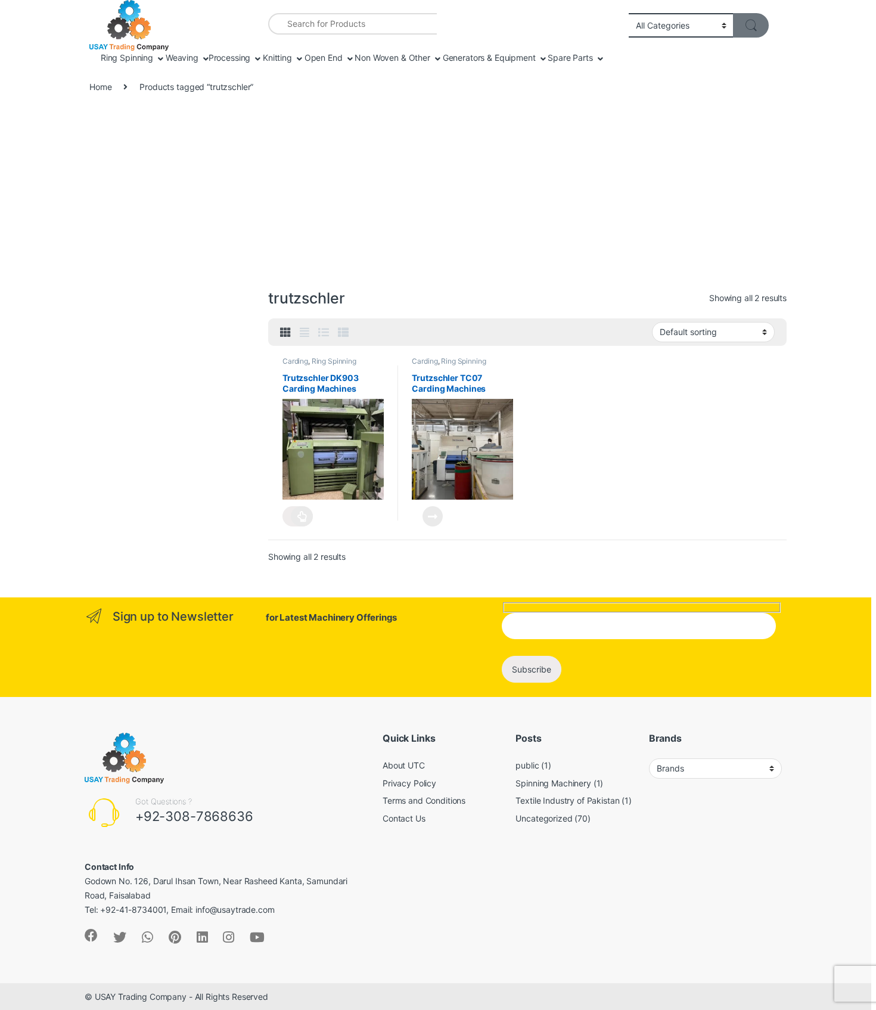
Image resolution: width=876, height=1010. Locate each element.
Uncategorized (543, 818)
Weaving (180, 57)
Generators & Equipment (488, 57)
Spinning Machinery (553, 783)
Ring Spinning (125, 57)
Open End (322, 57)
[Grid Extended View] (304, 333)
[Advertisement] (438, 196)
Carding (295, 361)
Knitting (276, 57)
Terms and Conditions (424, 800)
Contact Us (404, 818)
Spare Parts (568, 57)
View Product (297, 516)
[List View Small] (343, 333)
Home (100, 87)
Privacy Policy (409, 783)
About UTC (404, 765)
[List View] (323, 333)
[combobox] (352, 24)
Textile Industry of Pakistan (567, 800)
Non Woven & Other (391, 57)
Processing (230, 57)
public (527, 765)
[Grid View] (285, 333)
